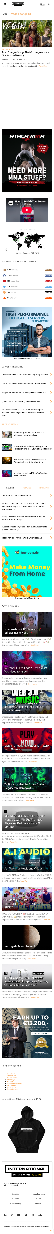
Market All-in (12, 1078)
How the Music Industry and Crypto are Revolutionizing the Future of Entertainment (25, 707)
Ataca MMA (11, 1076)
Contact (15, 1199)
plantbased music (7, 49)
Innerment (11, 1074)
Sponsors (39, 1203)
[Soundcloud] (40, 1215)
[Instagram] (12, 1215)
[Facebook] (5, 1215)
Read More (43, 66)
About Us (15, 1194)
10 (6, 973)
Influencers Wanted (14, 1083)
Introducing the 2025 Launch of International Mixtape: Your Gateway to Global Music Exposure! (26, 981)
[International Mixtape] (18, 5)
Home (38, 1199)
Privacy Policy (15, 1203)
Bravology (11, 1080)
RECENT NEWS (10, 424)
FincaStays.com (13, 1089)
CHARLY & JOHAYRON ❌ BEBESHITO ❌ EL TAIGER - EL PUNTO (23, 904)
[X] (26, 1215)
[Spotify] (33, 1215)
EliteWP (10, 1082)
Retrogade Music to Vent (19, 946)
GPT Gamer (11, 1085)
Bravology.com (39, 1194)
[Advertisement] (27, 98)
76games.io (11, 1087)
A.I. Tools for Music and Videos (23, 868)
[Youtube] (18, 1215)
